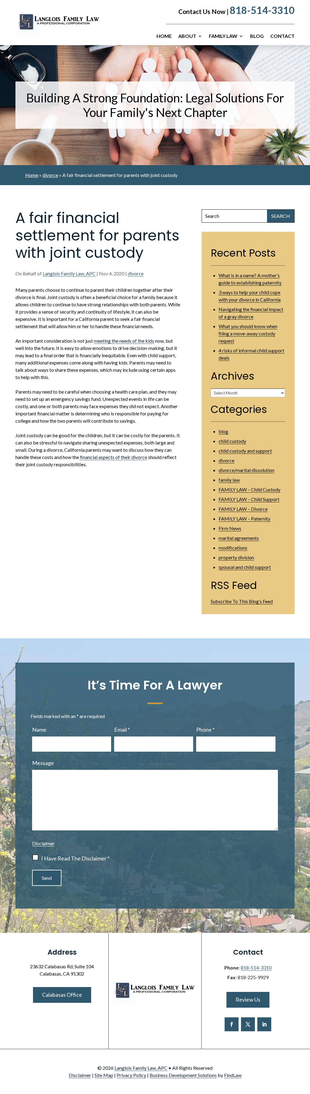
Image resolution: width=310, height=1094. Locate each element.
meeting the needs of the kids (124, 341)
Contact (282, 36)
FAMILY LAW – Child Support (249, 499)
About (187, 36)
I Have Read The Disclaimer (75, 858)
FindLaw (233, 1075)
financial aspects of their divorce (113, 457)
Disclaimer (43, 843)
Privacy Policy (131, 1075)
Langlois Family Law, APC (69, 273)
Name (39, 729)
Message (43, 763)
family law (229, 480)
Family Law (223, 36)
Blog (257, 36)
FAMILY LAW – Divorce (243, 509)
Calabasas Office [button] (62, 994)
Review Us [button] (248, 999)
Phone (205, 729)
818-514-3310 (262, 10)
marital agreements (239, 538)
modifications (233, 547)
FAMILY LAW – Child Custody (249, 489)
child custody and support (245, 451)
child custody (232, 441)
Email (122, 729)
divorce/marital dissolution (246, 470)
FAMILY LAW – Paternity (244, 518)
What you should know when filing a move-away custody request (248, 333)
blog (223, 431)
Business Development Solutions (183, 1075)
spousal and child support (245, 567)
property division (236, 557)
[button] (304, 1050)
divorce (135, 273)
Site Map (103, 1075)
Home (164, 36)
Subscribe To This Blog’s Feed (242, 601)
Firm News (230, 528)
